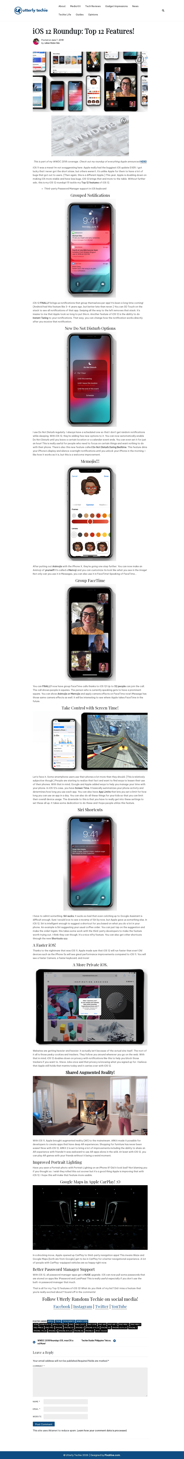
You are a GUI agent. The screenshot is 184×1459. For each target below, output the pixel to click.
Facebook (61, 1306)
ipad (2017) (80, 1324)
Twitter (102, 1306)
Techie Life (65, 14)
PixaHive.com (112, 1455)
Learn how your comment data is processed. (102, 1430)
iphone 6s (105, 1328)
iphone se (78, 1331)
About (62, 6)
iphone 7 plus (40, 1331)
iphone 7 (133, 1328)
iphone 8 (53, 1331)
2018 (36, 1324)
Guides (80, 14)
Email (36, 1409)
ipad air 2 (112, 1324)
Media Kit (75, 6)
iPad (71, 1324)
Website (37, 1417)
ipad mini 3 (135, 1324)
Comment (39, 1366)
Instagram (82, 1306)
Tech (58, 1321)
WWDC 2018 (82, 1321)
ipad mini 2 (124, 1324)
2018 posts (45, 1324)
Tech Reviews (93, 6)
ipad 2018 (92, 1324)
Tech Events (69, 1321)
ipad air (102, 1324)
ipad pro (49, 1328)
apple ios (57, 1324)
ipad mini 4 (38, 1328)
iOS (65, 1324)
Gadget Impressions (116, 6)
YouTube (119, 1306)
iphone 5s (69, 1328)
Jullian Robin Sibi (52, 43)
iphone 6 (80, 1328)
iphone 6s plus (120, 1328)
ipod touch (101, 1331)
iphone (59, 1328)
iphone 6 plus (92, 1328)
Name (36, 1402)
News (135, 6)
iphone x (89, 1331)
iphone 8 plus (65, 1331)
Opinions (93, 14)
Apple (50, 1321)
